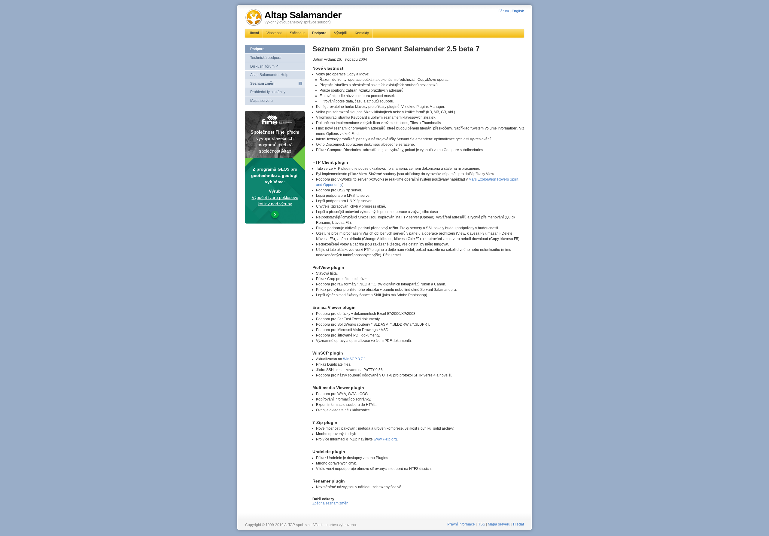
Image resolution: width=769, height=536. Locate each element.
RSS (481, 524)
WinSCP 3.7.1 (354, 359)
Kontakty (362, 33)
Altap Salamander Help (269, 75)
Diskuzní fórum (262, 66)
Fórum (503, 11)
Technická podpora (265, 58)
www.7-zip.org (385, 439)
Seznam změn (262, 83)
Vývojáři (340, 33)
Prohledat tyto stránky (267, 92)
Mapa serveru (261, 101)
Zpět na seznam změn (330, 503)
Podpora (319, 33)
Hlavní (253, 33)
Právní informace (461, 524)
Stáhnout (297, 33)
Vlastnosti (274, 33)
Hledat (518, 524)
